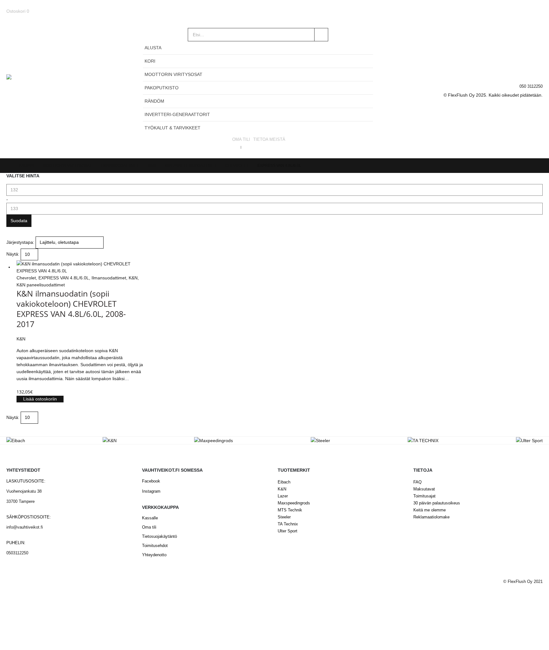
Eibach (284, 482)
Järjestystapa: (20, 242)
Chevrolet (26, 277)
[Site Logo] (46, 90)
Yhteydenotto (154, 555)
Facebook (151, 481)
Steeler (284, 517)
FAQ (417, 482)
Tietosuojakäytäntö (159, 536)
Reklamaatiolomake (431, 517)
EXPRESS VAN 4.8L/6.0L (63, 277)
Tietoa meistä (269, 139)
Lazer (283, 496)
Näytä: (12, 254)
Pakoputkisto (162, 87)
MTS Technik (290, 510)
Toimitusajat (424, 496)
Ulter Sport (287, 531)
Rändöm (154, 101)
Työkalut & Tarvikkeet (172, 127)
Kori (150, 61)
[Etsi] (321, 34)
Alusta (153, 47)
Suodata (18, 220)
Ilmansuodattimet (109, 277)
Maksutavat (424, 489)
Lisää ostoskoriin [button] (40, 398)
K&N (133, 277)
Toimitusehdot (155, 546)
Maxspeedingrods (294, 503)
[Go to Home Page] (8, 165)
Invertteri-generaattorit (177, 114)
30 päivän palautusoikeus (436, 503)
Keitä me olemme (429, 510)
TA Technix (288, 524)
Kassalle (150, 518)
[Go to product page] (80, 267)
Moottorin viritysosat (173, 74)
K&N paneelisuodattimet (41, 284)
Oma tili (241, 139)
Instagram (151, 491)
